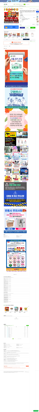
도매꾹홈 (4, 7)
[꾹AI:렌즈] (23, 4)
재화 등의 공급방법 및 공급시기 (6, 294)
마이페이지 (28, 2)
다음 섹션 (38, 15)
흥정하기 (34, 17)
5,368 (34, 8)
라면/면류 (7, 7)
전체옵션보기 (33, 24)
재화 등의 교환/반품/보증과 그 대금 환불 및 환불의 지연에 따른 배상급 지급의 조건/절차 (6, 297)
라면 (9, 7)
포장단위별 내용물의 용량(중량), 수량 (6, 283)
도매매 (4, 2)
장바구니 (30, 2)
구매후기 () (13, 39)
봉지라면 (11, 7)
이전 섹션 (36, 15)
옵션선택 (20, 24)
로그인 (25, 2)
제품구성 (21, 25)
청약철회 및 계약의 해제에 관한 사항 (6, 295)
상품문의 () (20, 39)
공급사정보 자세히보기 (33, 33)
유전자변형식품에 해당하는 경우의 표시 (6, 287)
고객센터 (34, 2)
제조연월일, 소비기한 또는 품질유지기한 (6, 282)
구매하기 (33, 27)
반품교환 (26, 39)
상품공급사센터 (33, 2)
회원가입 (26, 2)
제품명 (4, 278)
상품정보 (7, 39)
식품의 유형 (4, 279)
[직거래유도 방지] (16, 43)
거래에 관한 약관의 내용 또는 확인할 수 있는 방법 (6, 301)
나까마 (6, 2)
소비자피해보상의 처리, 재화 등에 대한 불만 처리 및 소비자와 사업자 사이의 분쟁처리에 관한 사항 (6, 300)
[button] (28, 308)
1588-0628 (37, 13)
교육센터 (8, 2)
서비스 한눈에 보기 (27, 4)
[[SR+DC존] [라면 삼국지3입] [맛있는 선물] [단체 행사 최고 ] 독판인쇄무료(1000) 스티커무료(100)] (11, 15)
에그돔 (9, 2)
